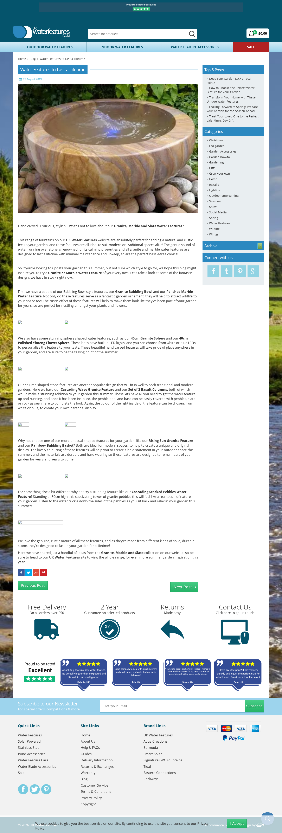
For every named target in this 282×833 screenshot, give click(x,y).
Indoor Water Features (122, 47)
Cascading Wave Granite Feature (87, 389)
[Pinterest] (240, 271)
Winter (213, 234)
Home (22, 59)
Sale (251, 47)
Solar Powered (29, 741)
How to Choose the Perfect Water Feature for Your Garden (231, 90)
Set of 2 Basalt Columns (147, 389)
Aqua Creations (155, 741)
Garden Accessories (222, 151)
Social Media (218, 212)
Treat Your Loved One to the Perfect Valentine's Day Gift (232, 118)
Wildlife (214, 229)
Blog (33, 59)
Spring (213, 218)
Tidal (147, 766)
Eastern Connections (159, 772)
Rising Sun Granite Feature (171, 440)
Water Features (219, 223)
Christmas (216, 140)
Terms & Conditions (96, 791)
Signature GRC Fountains (162, 760)
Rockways (151, 779)
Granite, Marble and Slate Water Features (148, 226)
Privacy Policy (91, 798)
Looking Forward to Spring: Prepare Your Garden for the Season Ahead (232, 109)
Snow (213, 207)
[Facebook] (213, 271)
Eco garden (217, 146)
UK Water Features (81, 240)
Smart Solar (152, 754)
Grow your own (219, 173)
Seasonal (215, 201)
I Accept (237, 823)
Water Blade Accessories (37, 766)
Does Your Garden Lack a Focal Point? (229, 81)
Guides (86, 754)
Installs (214, 185)
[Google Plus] (253, 271)
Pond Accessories (31, 754)
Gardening (216, 162)
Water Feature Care (33, 760)
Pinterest (46, 789)
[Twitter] (227, 271)
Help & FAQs (90, 747)
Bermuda (150, 747)
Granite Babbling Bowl (133, 291)
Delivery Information (97, 760)
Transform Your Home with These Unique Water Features (231, 99)
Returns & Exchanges (97, 766)
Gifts (212, 168)
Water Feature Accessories (195, 47)
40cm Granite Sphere (148, 338)
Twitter (35, 789)
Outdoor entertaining (224, 196)
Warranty (88, 772)
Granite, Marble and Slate (122, 552)
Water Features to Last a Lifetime (62, 59)
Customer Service (94, 785)
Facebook (23, 789)
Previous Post (33, 585)
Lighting (214, 190)
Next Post (183, 587)
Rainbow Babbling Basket (52, 445)
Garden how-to (219, 157)
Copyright (88, 804)
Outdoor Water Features (50, 47)
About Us (88, 741)
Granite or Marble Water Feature (75, 273)
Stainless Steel (29, 747)
